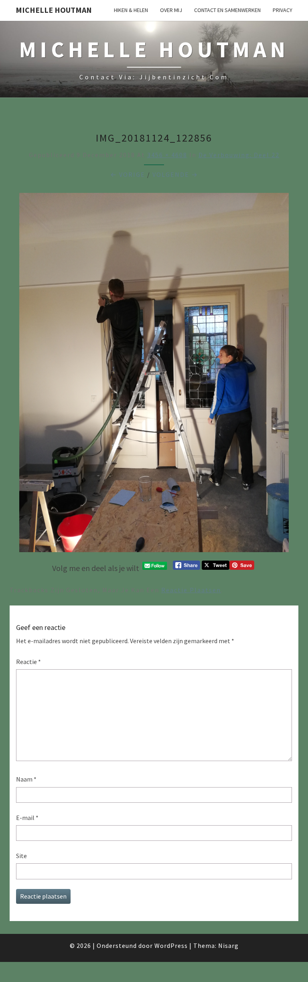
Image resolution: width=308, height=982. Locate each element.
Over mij (171, 10)
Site (21, 856)
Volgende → (175, 174)
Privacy (282, 10)
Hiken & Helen (131, 10)
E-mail (27, 818)
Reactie (28, 662)
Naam (26, 779)
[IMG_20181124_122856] (154, 375)
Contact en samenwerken (227, 10)
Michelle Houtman (54, 10)
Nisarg (228, 946)
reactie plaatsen (191, 590)
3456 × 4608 (167, 155)
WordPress (171, 946)
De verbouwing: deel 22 (239, 155)
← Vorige (127, 174)
